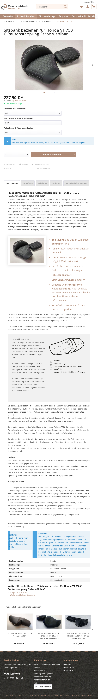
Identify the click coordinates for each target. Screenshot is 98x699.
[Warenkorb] (93, 6)
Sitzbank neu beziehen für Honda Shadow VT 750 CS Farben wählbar (78, 636)
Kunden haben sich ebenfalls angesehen (23, 607)
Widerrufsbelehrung (42, 677)
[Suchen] (65, 6)
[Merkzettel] (81, 6)
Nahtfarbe (42, 183)
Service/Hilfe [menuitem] (89, 2)
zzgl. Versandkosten (19, 101)
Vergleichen (10, 164)
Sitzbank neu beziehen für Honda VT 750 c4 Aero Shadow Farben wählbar (49, 636)
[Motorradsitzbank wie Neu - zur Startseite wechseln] (14, 8)
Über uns (67, 664)
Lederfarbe (28, 183)
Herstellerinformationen (76, 183)
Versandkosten (43, 695)
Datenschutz (68, 667)
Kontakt (37, 667)
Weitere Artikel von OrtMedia (22, 595)
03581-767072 (12, 674)
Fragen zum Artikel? (41, 164)
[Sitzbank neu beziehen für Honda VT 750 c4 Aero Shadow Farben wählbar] (49, 622)
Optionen (56, 183)
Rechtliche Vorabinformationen (47, 664)
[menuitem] (52, 6)
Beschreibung (12, 183)
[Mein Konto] (87, 6)
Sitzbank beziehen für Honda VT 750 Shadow (19, 634)
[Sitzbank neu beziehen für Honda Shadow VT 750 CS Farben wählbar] (78, 622)
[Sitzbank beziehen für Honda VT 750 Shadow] (20, 622)
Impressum (68, 671)
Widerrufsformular (42, 680)
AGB (35, 683)
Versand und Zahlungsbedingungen (43, 672)
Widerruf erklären (43, 687)
